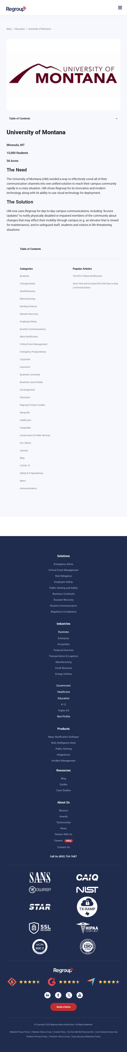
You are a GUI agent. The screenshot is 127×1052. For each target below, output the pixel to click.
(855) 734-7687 (68, 856)
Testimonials (63, 822)
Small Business (27, 291)
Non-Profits (63, 716)
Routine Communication (63, 605)
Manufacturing (27, 298)
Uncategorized (27, 389)
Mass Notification (29, 336)
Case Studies (63, 790)
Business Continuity (30, 374)
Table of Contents (19, 118)
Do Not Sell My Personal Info (81, 1032)
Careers (58, 840)
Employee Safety (28, 321)
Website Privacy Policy (20, 1032)
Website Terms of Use (42, 1032)
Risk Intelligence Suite (63, 742)
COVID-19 (25, 465)
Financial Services (64, 650)
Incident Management (63, 760)
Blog (9, 29)
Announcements (28, 488)
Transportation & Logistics (63, 656)
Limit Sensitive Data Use (106, 1032)
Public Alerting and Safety (63, 587)
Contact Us (63, 847)
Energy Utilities (63, 673)
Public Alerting (64, 748)
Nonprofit (25, 412)
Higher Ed (63, 710)
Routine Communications (33, 329)
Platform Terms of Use (60, 1036)
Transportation (27, 283)
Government (63, 685)
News (23, 480)
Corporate (25, 359)
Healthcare (25, 420)
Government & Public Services (35, 435)
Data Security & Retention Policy (86, 1036)
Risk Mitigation (63, 576)
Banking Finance (28, 306)
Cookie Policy (60, 1032)
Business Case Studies (31, 382)
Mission (63, 810)
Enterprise (63, 638)
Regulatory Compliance (63, 611)
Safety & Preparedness (31, 473)
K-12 (63, 704)
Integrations (63, 754)
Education (20, 29)
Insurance (25, 367)
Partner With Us (63, 834)
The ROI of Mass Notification (87, 276)
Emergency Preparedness (33, 351)
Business (24, 276)
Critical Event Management (33, 344)
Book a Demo (63, 1007)
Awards (24, 450)
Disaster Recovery (29, 314)
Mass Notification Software (63, 736)
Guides (63, 784)
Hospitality (25, 427)
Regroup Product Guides (32, 405)
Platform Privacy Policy (37, 1036)
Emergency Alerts (63, 564)
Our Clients (25, 443)
